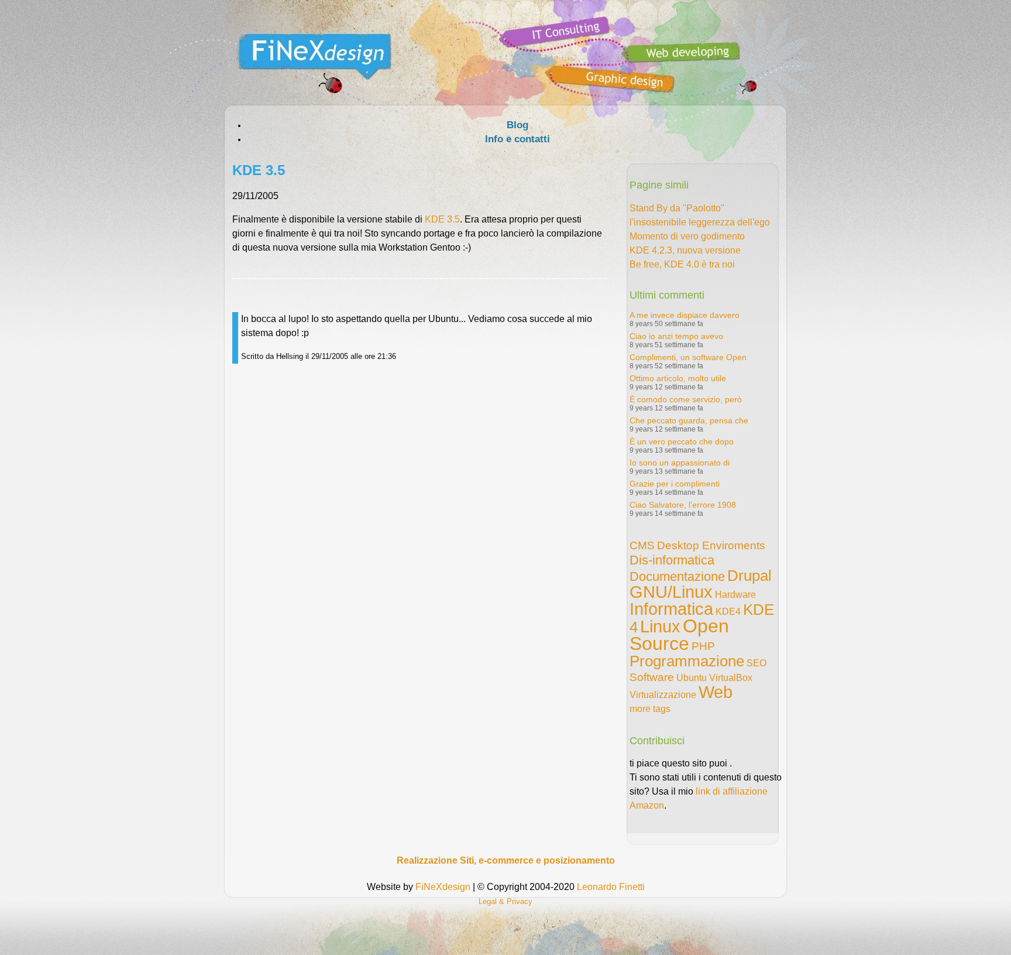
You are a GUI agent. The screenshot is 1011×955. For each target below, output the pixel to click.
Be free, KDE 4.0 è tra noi (682, 264)
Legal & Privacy (505, 901)
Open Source (679, 634)
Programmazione (687, 661)
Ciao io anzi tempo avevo (676, 336)
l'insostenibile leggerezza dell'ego (700, 222)
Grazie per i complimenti (675, 483)
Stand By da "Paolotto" (677, 208)
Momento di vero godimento (687, 236)
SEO (756, 663)
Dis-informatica (672, 560)
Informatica (671, 609)
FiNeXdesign (442, 887)
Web (716, 692)
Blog (517, 125)
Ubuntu (691, 678)
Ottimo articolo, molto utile (678, 378)
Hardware (735, 595)
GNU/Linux (671, 592)
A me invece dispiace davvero (685, 315)
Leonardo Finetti (611, 887)
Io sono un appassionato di (680, 462)
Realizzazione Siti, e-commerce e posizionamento (506, 860)
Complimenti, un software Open (688, 357)
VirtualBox (730, 678)
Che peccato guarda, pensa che (689, 420)
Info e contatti (517, 139)
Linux (660, 626)
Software (652, 677)
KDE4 (728, 612)
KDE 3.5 (442, 219)
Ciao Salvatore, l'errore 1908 (683, 504)
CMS (642, 545)
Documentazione (677, 576)
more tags (650, 709)
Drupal (749, 575)
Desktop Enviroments (711, 545)
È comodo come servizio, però (686, 399)
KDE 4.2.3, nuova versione (685, 250)
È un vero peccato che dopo (682, 441)
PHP (703, 646)
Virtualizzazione (663, 695)
